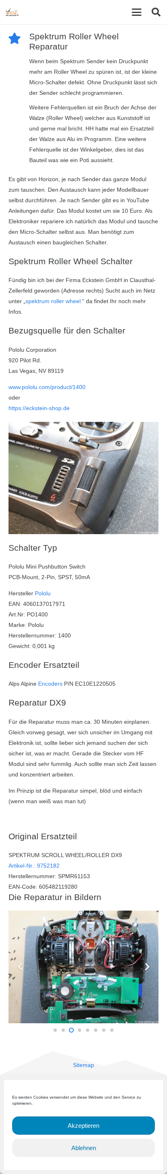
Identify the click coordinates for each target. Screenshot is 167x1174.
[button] (136, 12)
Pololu (43, 593)
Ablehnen (83, 1147)
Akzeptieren (83, 1125)
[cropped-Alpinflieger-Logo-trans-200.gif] (12, 12)
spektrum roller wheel (54, 301)
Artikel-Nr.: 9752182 (34, 865)
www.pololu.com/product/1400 (47, 387)
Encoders (50, 683)
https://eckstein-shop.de (39, 408)
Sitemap (83, 1065)
